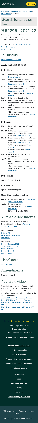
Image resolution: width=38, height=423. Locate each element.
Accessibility (19, 374)
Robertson (23, 44)
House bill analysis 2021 (10, 244)
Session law (5, 238)
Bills (30, 11)
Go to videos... (6, 49)
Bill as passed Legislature (10, 235)
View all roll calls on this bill (11, 60)
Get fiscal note (6, 264)
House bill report (7, 251)
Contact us (19, 392)
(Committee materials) (16, 84)
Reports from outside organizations (19, 363)
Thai (16, 44)
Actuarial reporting (19, 354)
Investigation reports (19, 368)
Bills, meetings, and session (17, 11)
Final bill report (7, 253)
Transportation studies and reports (19, 359)
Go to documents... (8, 47)
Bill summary (6, 14)
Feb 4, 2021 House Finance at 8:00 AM (15, 300)
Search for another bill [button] (19, 21)
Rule (29, 44)
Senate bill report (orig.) (10, 246)
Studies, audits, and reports (19, 345)
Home (3, 11)
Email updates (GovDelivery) (19, 397)
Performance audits (19, 350)
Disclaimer (23, 411)
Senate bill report (7, 248)
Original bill (5, 233)
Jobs (19, 379)
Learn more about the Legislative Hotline (19, 337)
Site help (19, 388)
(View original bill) (15, 77)
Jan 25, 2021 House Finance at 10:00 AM (16, 298)
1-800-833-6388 (27, 332)
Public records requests (19, 383)
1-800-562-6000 (19, 329)
